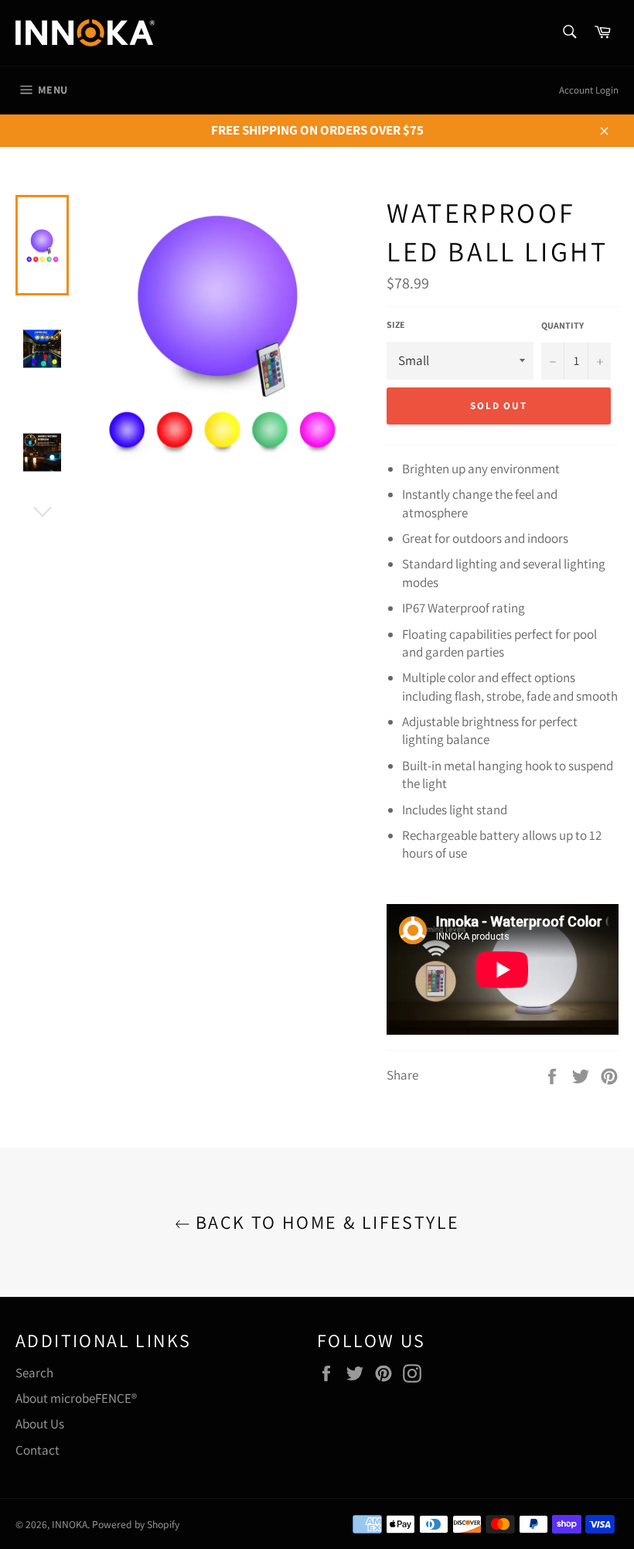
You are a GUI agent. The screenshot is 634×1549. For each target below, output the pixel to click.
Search (34, 1372)
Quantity (562, 325)
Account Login (589, 90)
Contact (37, 1450)
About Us (39, 1423)
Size (396, 324)
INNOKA (69, 1524)
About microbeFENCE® (76, 1398)
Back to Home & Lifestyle (325, 1222)
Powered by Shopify (135, 1524)
